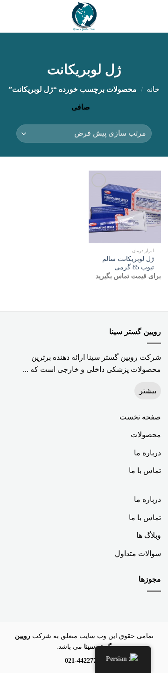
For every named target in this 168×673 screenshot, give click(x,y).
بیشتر (147, 391)
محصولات (146, 435)
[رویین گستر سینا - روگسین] (84, 16)
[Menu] (155, 16)
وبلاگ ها (148, 535)
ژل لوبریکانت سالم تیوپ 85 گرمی (128, 263)
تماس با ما (145, 470)
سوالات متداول (138, 553)
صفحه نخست (140, 417)
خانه (153, 89)
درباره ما (147, 453)
